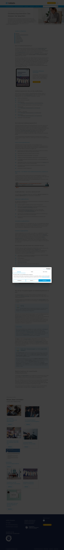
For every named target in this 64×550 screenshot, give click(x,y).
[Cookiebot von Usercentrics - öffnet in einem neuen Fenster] (47, 269)
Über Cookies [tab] (45, 271)
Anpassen (31, 280)
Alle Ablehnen (19, 280)
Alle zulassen (44, 280)
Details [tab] (32, 271)
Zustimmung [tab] (19, 271)
